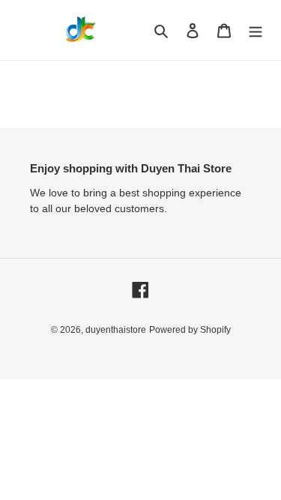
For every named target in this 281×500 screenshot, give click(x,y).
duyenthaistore (115, 330)
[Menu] (255, 30)
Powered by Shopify (190, 330)
